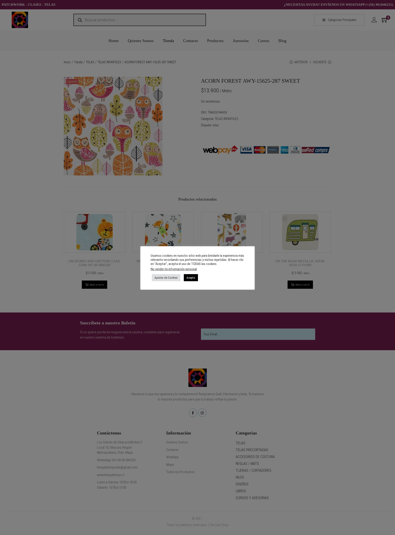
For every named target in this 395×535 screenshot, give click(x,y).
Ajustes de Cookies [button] (166, 277)
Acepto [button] (191, 277)
